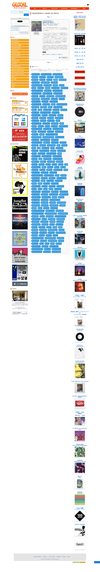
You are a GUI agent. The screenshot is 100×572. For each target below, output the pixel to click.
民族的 (43, 180)
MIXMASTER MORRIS (61, 96)
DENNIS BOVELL (36, 205)
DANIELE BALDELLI (53, 229)
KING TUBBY (35, 145)
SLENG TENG (59, 161)
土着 (40, 158)
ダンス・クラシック (59, 137)
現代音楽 (47, 87)
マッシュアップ (50, 180)
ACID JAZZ (64, 175)
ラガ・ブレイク (51, 120)
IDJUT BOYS (35, 79)
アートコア (35, 158)
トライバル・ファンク (49, 175)
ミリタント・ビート (63, 126)
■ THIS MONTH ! (15, 28)
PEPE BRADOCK (36, 98)
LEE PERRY (53, 202)
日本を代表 (53, 150)
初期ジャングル (35, 161)
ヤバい (47, 243)
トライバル (59, 243)
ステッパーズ (50, 131)
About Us (45, 8)
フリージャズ (41, 87)
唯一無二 (34, 109)
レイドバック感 (45, 199)
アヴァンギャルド (46, 191)
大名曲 (58, 120)
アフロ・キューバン (36, 197)
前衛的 (40, 109)
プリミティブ (47, 183)
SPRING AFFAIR (60, 210)
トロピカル (42, 235)
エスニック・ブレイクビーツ (38, 213)
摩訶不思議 (53, 221)
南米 (59, 145)
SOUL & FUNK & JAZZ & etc (18, 73)
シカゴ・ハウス (35, 139)
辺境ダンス (50, 169)
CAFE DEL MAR (45, 221)
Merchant (59, 556)
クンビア (55, 235)
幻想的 (53, 243)
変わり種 (34, 126)
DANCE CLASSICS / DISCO (18, 71)
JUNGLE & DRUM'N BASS (18, 68)
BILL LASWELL (43, 229)
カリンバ (48, 164)
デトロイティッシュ (36, 186)
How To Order (54, 8)
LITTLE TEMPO (50, 216)
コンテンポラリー (48, 109)
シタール (49, 227)
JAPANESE (14, 63)
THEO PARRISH (51, 96)
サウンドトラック (48, 158)
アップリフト (56, 109)
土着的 (55, 227)
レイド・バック (59, 224)
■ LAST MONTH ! (15, 30)
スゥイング (62, 229)
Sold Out (64, 57)
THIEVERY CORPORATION (51, 213)
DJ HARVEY (35, 229)
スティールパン (46, 104)
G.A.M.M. (62, 85)
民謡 (66, 164)
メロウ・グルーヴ (56, 87)
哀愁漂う (34, 131)
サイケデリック (35, 240)
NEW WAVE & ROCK (16, 66)
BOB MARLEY (44, 202)
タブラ (42, 243)
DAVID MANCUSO (54, 205)
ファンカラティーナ (58, 93)
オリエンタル (43, 240)
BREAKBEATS (15, 50)
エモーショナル (55, 183)
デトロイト (41, 126)
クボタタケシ (35, 232)
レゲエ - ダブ (45, 246)
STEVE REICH (55, 123)
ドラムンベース (53, 172)
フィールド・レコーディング (52, 134)
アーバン (52, 224)
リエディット (52, 186)
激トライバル (35, 134)
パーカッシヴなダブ (53, 194)
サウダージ (60, 115)
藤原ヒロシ (43, 161)
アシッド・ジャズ (36, 172)
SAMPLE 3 (60, 54)
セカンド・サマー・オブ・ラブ (38, 210)
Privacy (64, 556)
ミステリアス (64, 109)
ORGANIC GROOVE (16, 48)
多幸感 (66, 169)
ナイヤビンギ (54, 126)
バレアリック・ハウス (58, 90)
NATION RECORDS (52, 240)
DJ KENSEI (61, 197)
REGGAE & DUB (15, 61)
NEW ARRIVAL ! (15, 40)
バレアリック (42, 227)
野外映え (34, 183)
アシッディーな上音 (56, 251)
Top (35, 8)
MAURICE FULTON (45, 98)
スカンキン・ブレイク (47, 156)
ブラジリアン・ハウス (51, 153)
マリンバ (54, 164)
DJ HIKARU (35, 235)
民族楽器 (42, 134)
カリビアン (43, 79)
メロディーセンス (62, 150)
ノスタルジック (52, 115)
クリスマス (35, 164)
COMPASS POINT (51, 145)
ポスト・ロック (55, 191)
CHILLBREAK (54, 82)
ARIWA (34, 87)
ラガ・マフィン (42, 153)
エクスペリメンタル (36, 191)
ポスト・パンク (35, 112)
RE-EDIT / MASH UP (16, 55)
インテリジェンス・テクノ (37, 175)
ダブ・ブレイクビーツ (58, 74)
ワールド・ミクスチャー (45, 112)
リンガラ (60, 164)
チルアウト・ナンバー (61, 232)
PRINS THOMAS (48, 85)
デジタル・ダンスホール (37, 128)
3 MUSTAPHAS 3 (48, 21)
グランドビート (59, 180)
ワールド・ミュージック (46, 74)
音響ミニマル (47, 142)
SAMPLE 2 (54, 54)
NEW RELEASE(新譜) (16, 45)
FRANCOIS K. (44, 194)
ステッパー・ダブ (42, 131)
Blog (84, 8)
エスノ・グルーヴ (36, 199)
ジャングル (61, 240)
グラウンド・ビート (57, 156)
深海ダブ (54, 197)
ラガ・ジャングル (36, 82)
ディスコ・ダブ (45, 172)
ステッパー (43, 169)
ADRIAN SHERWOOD (37, 137)
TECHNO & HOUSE (16, 53)
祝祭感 (40, 183)
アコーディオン (55, 142)
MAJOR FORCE (51, 161)
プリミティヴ (63, 142)
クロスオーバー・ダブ (48, 93)
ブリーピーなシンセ (36, 246)
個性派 (62, 123)
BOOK (13, 86)
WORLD (13, 58)
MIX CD (13, 76)
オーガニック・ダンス (44, 150)
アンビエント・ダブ (36, 101)
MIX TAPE (14, 79)
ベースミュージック (46, 197)
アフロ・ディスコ (36, 74)
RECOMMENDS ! (15, 42)
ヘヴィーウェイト (36, 180)
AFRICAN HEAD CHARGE (48, 137)
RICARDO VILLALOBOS (37, 85)
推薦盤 (56, 79)
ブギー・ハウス (64, 87)
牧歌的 (60, 227)
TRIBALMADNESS (45, 82)
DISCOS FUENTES (36, 224)
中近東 (60, 153)
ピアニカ (47, 126)
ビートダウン (35, 150)
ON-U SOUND (35, 216)
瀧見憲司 (55, 85)
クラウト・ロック (64, 191)
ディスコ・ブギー (48, 128)
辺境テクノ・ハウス (50, 210)
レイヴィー (45, 186)
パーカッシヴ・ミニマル (62, 104)
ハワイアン (62, 98)
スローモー (65, 145)
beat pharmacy (60, 221)
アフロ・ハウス (55, 139)
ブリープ (34, 153)
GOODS (13, 84)
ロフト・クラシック (54, 246)
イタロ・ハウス (47, 251)
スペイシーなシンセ (36, 115)
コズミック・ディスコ (37, 93)
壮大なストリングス (64, 194)
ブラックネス (35, 96)
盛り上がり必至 (63, 79)
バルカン (42, 216)
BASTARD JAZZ (36, 221)
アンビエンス (35, 243)
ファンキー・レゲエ (36, 156)
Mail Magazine (74, 8)
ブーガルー (43, 120)
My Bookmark (64, 8)
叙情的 (53, 104)
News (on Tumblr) (37, 556)
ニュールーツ (35, 169)
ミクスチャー (54, 98)
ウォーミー (43, 96)
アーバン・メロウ (59, 131)
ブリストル (42, 164)
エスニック (50, 79)
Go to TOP (97, 562)
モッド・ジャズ (35, 120)
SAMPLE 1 (48, 54)
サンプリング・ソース (58, 158)
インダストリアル (54, 101)
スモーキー (35, 227)
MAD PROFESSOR (61, 202)
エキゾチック (45, 101)
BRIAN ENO (43, 145)
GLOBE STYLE (49, 23)
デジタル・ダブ (48, 90)
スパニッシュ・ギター (37, 104)
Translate (25, 313)
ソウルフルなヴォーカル (55, 199)
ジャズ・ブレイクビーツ (58, 128)
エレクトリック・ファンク (37, 90)
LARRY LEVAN (45, 205)
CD (12, 81)
